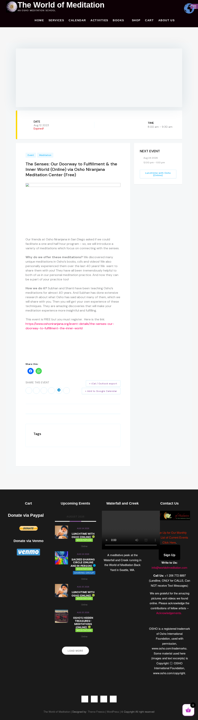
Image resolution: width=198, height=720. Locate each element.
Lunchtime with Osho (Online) (158, 174)
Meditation (45, 155)
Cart (149, 20)
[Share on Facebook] (29, 390)
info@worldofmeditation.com (169, 567)
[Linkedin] (44, 390)
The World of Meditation (61, 5)
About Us (166, 20)
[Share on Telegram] (59, 390)
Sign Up (169, 555)
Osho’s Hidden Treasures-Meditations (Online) (83, 622)
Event (31, 155)
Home (39, 20)
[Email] (66, 390)
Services (56, 20)
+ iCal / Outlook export (103, 383)
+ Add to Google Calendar (101, 391)
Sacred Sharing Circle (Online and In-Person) (83, 562)
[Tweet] (36, 390)
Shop (136, 20)
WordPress (113, 711)
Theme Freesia (96, 711)
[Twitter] (94, 699)
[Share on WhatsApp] (51, 390)
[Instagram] (103, 699)
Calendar (77, 20)
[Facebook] (84, 699)
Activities (99, 20)
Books (118, 20)
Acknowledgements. (169, 613)
